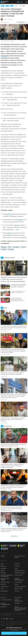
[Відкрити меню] (27, 2)
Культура (17, 566)
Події (2, 564)
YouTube (3, 249)
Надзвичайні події (20, 570)
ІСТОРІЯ (2, 5)
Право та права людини (5, 579)
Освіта (16, 5)
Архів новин (18, 597)
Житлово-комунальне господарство (7, 576)
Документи (4, 606)
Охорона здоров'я (19, 572)
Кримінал (3, 566)
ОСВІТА (12, 5)
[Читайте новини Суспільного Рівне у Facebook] (2, 619)
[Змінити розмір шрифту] (26, 22)
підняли (16, 225)
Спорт (2, 588)
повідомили (5, 56)
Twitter (23, 247)
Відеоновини (4, 591)
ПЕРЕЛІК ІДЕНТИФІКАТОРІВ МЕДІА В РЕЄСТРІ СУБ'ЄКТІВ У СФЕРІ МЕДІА (21, 608)
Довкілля (3, 572)
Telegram (4, 247)
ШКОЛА (7, 5)
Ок (14, 633)
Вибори (3, 570)
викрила (19, 219)
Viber (9, 247)
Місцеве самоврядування (19, 579)
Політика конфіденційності (5, 604)
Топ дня (17, 591)
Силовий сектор (5, 582)
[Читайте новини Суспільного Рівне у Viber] (9, 619)
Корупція (17, 564)
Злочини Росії (4, 586)
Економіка (4, 568)
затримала (8, 214)
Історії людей (22, 5)
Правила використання (18, 600)
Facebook (11, 249)
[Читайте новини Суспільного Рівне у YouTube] (7, 619)
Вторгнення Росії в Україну (20, 557)
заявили (9, 233)
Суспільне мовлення (6, 599)
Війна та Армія (18, 588)
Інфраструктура (19, 575)
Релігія (16, 584)
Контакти (3, 597)
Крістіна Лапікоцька (8, 19)
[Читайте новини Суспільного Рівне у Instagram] (4, 619)
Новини (3, 556)
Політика (3, 584)
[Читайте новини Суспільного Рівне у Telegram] (12, 619)
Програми (17, 603)
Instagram (16, 247)
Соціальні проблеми (20, 586)
